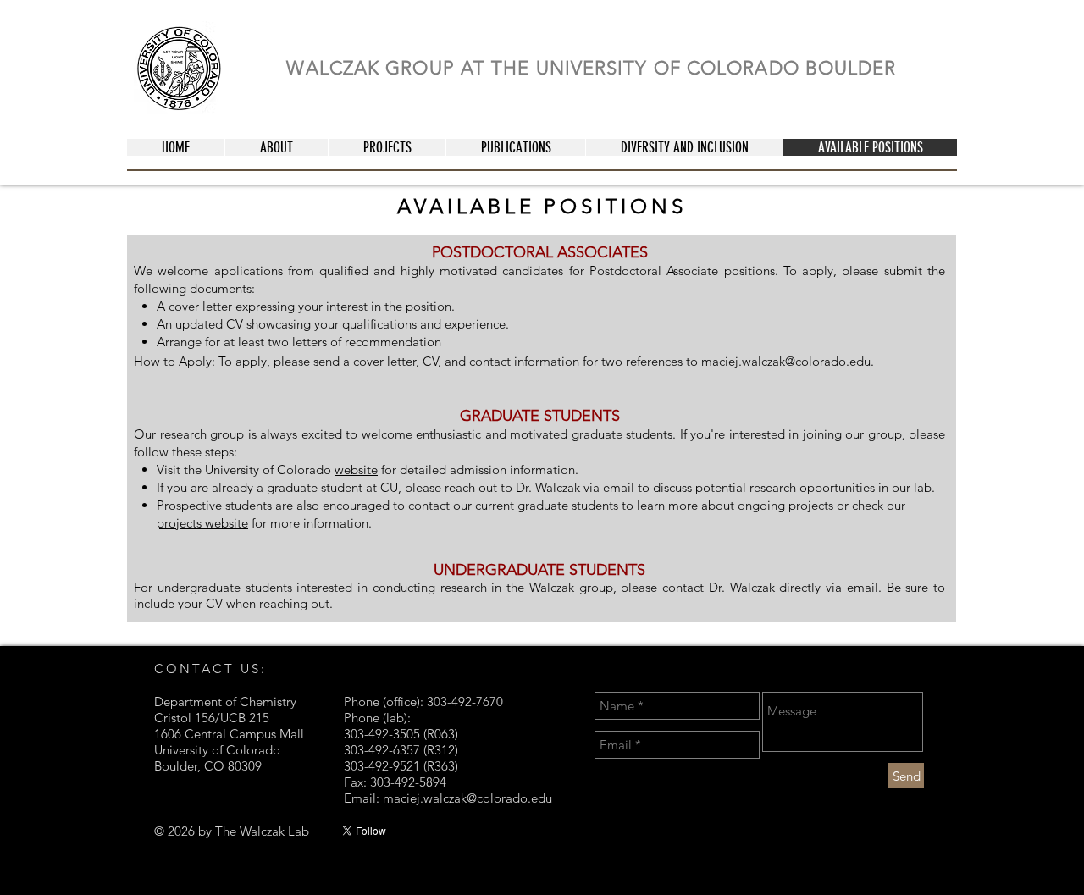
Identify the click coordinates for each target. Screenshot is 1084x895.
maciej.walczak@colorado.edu (786, 361)
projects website (202, 523)
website (356, 469)
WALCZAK (335, 68)
